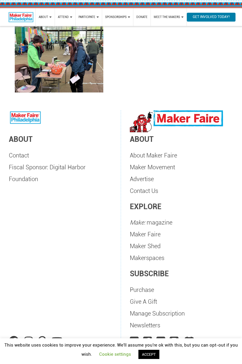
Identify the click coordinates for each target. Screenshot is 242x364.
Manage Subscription (157, 313)
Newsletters (145, 325)
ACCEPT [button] (149, 354)
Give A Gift (143, 301)
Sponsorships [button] (116, 17)
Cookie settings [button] (115, 354)
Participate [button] (87, 17)
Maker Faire (145, 234)
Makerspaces (147, 257)
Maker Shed (145, 246)
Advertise (142, 179)
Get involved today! (211, 17)
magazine (151, 222)
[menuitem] (45, 17)
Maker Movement (152, 167)
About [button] (44, 17)
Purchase (142, 289)
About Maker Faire (153, 155)
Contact (19, 155)
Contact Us (144, 190)
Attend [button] (63, 17)
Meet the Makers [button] (167, 17)
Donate (142, 17)
